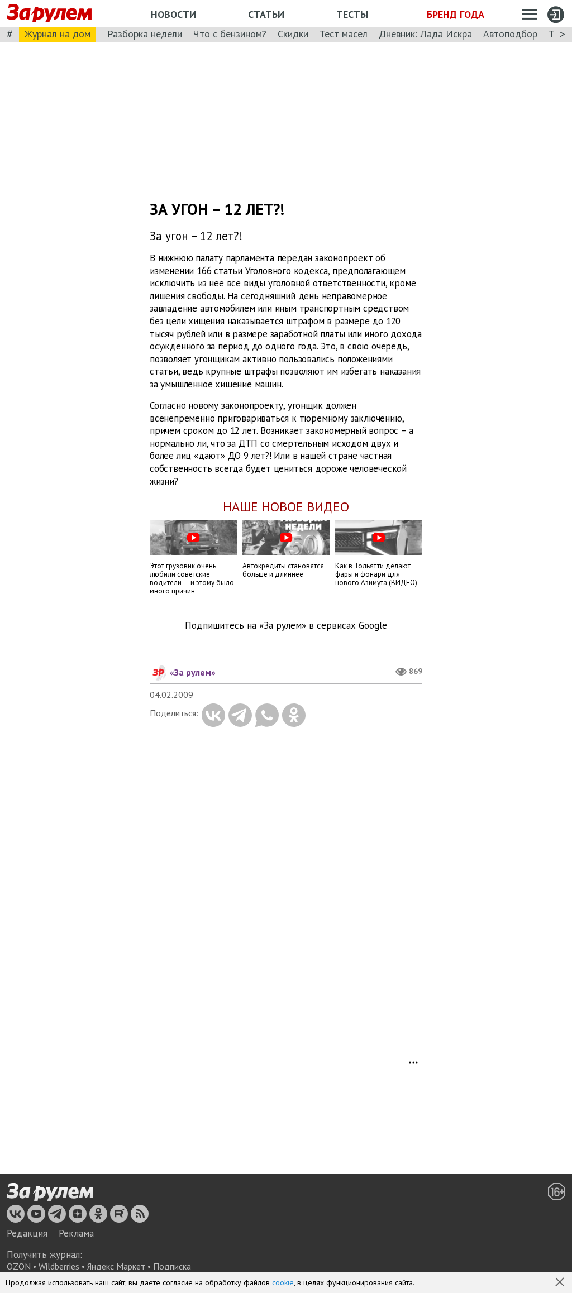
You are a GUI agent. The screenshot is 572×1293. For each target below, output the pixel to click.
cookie (283, 1282)
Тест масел (344, 33)
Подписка (172, 1266)
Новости (173, 14)
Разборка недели (144, 33)
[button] (560, 1283)
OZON (19, 1266)
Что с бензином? (229, 33)
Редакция (27, 1233)
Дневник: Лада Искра (425, 33)
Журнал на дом (57, 33)
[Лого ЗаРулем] (49, 13)
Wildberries (59, 1266)
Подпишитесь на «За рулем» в (286, 625)
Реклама (76, 1233)
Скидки (293, 33)
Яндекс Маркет (116, 1266)
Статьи (266, 14)
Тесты (352, 14)
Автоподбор (510, 33)
